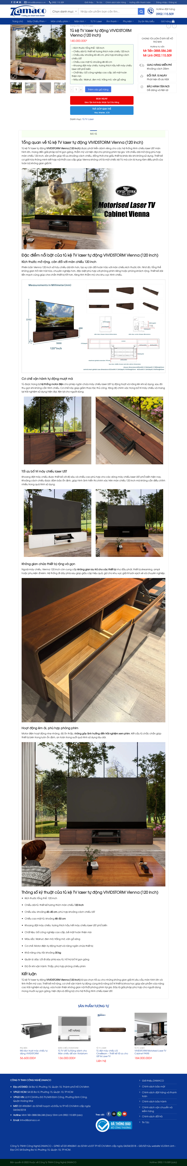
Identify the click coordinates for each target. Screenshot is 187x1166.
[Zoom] (14, 76)
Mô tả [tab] (93, 133)
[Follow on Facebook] (12, 2)
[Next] (62, 52)
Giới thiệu (89, 2)
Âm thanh (111, 21)
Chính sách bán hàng (116, 2)
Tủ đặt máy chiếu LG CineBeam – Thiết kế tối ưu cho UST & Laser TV (112, 1053)
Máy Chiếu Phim (36, 21)
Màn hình (79, 21)
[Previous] (14, 52)
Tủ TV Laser (96, 21)
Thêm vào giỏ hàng (98, 89)
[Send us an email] (20, 2)
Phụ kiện (127, 21)
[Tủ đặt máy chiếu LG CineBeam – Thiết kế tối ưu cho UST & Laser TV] (112, 1029)
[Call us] (119, 1113)
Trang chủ (75, 25)
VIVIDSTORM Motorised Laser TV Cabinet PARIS (150, 1052)
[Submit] (141, 11)
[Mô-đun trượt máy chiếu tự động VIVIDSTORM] (36, 1029)
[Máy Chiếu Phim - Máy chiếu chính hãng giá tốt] (28, 11)
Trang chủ (17, 21)
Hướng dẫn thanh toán (140, 2)
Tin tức (99, 2)
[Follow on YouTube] (124, 1113)
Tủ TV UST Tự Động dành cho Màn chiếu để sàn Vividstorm (73, 1052)
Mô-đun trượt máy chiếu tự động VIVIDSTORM (33, 1052)
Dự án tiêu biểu (146, 21)
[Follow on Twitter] (17, 2)
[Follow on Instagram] (14, 2)
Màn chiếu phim (59, 21)
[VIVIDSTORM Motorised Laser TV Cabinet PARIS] (151, 1029)
